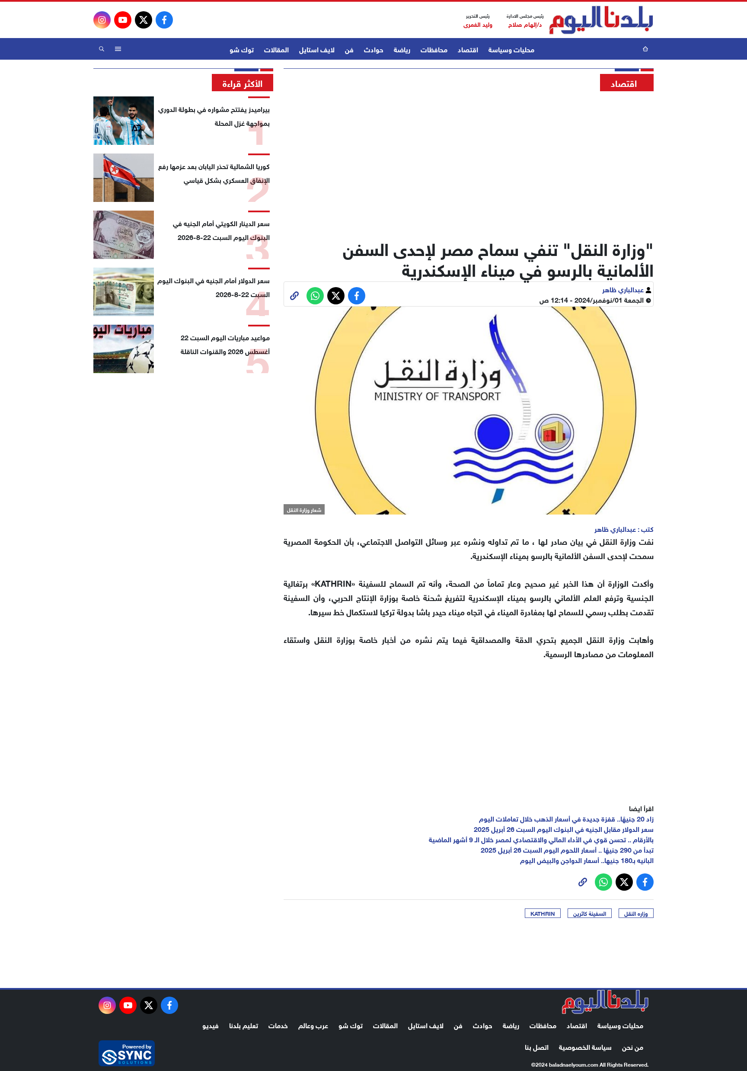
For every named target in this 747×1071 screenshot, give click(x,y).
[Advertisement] (469, 162)
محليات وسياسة (511, 48)
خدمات (278, 1024)
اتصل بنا (537, 1046)
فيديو (210, 1024)
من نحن (632, 1046)
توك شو (242, 48)
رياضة (402, 48)
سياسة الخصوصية (585, 1046)
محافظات (434, 48)
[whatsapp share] (315, 295)
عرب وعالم (313, 1024)
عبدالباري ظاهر (623, 288)
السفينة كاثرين (589, 913)
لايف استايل (317, 48)
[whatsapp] (294, 295)
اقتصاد (468, 48)
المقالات (276, 48)
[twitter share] (336, 295)
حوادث (373, 48)
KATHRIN (542, 913)
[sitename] (605, 1002)
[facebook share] (356, 295)
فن (349, 48)
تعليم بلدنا (243, 1024)
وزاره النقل (636, 913)
